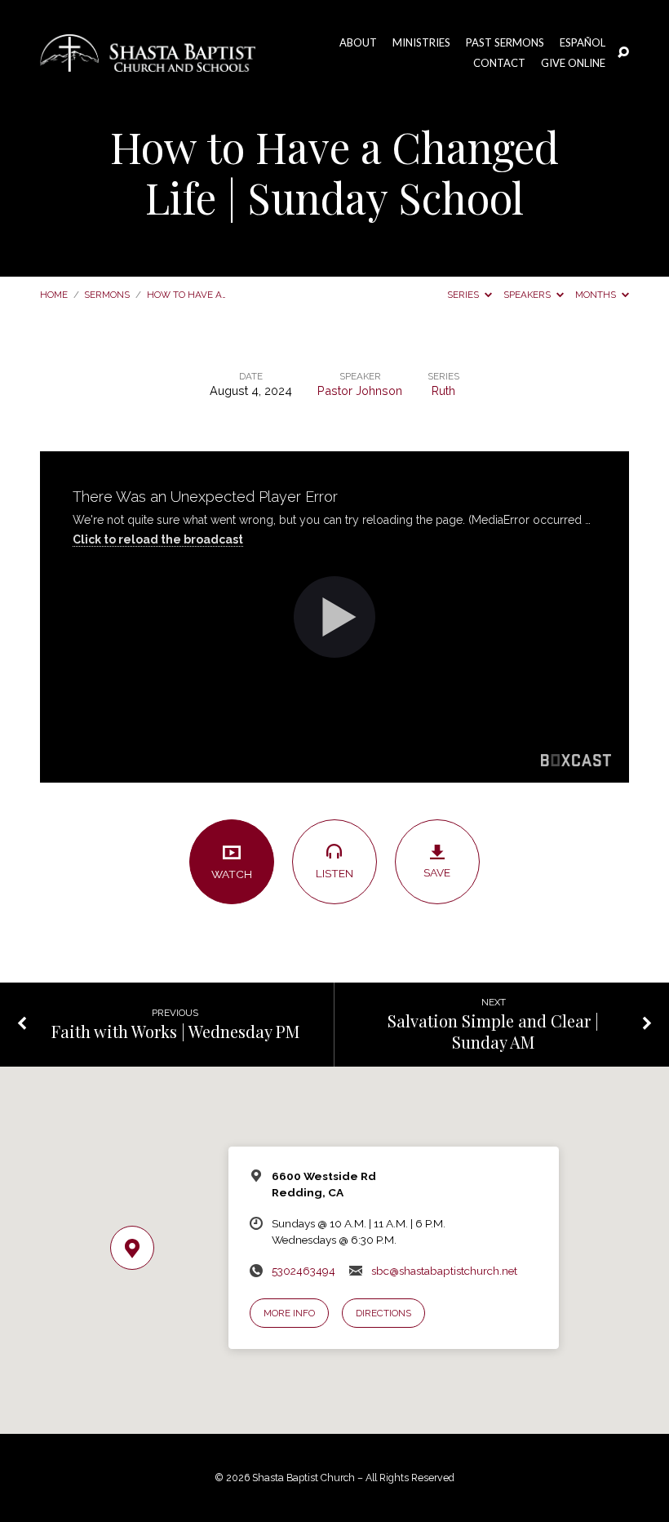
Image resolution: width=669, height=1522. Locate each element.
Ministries (421, 43)
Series (464, 294)
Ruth (443, 390)
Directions (383, 1313)
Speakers (528, 294)
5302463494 (303, 1270)
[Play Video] (334, 617)
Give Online (573, 63)
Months (596, 294)
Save (436, 872)
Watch (231, 874)
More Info (289, 1313)
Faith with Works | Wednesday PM (175, 1031)
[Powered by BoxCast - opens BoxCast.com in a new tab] (576, 763)
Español (582, 43)
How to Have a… (186, 294)
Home (54, 294)
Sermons (107, 294)
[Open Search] (623, 53)
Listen (334, 873)
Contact (499, 63)
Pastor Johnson (359, 390)
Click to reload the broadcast (158, 539)
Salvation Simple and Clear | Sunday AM (493, 1031)
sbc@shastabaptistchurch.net (444, 1270)
